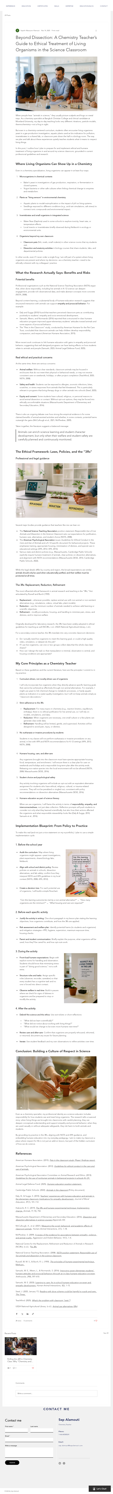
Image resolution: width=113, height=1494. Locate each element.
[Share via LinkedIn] (27, 1314)
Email (7, 1436)
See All (106, 1333)
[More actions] (96, 30)
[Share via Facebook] (17, 1314)
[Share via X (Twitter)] (22, 1314)
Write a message (11, 1445)
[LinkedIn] (60, 1463)
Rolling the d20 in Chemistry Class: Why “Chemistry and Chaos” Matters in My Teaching (19, 1360)
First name (9, 1426)
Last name (34, 1426)
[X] (64, 1463)
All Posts (7, 15)
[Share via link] (33, 1314)
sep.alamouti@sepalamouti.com (71, 1445)
